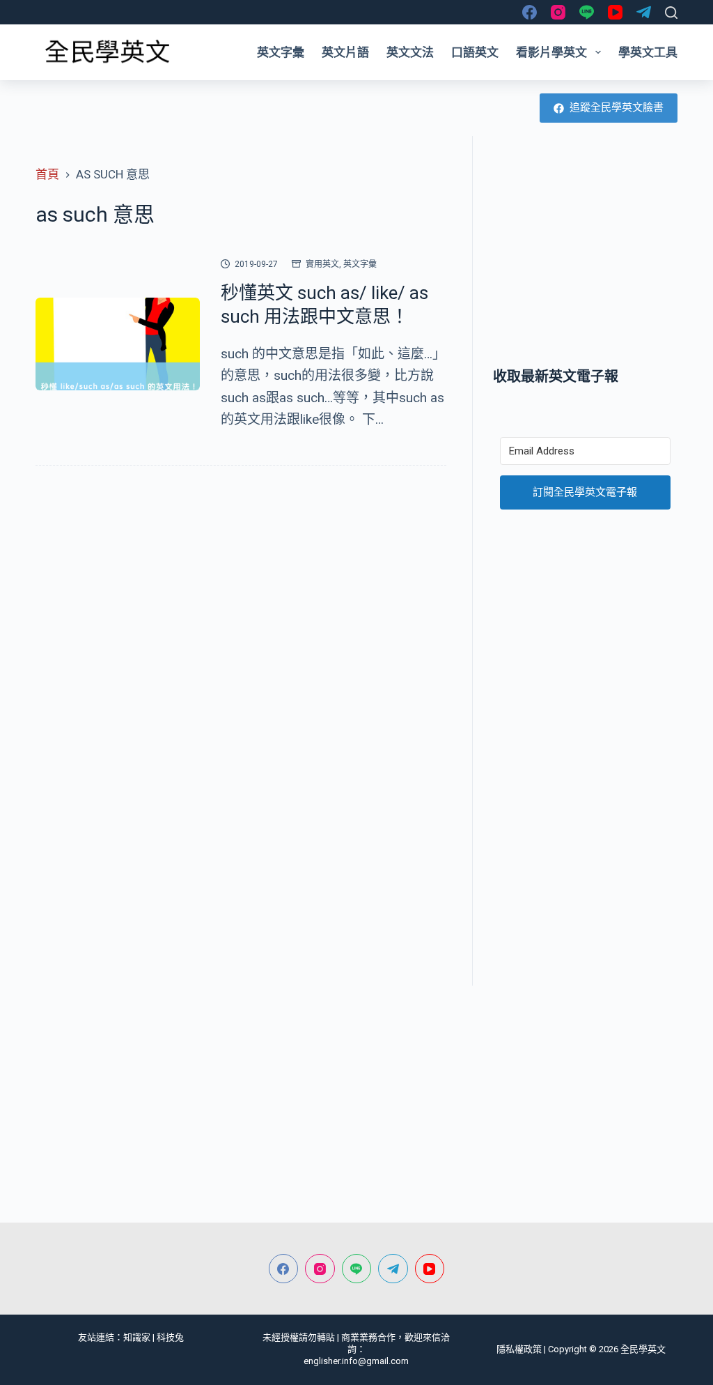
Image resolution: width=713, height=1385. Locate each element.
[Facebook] (529, 12)
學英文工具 (647, 52)
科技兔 (170, 1337)
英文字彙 (280, 52)
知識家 (136, 1337)
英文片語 (345, 52)
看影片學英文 (551, 52)
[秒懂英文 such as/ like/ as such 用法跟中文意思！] (118, 344)
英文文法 (410, 52)
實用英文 (322, 264)
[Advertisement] (585, 251)
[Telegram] (643, 12)
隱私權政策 (519, 1349)
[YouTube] (615, 12)
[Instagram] (558, 12)
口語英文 (475, 52)
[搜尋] (671, 12)
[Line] (586, 12)
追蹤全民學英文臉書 (617, 107)
